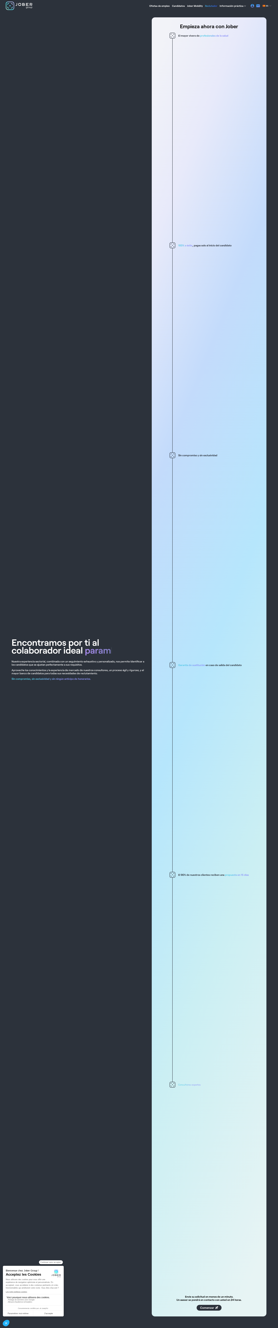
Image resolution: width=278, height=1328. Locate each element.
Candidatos (178, 5)
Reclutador (211, 5)
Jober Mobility (195, 5)
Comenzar (207, 1307)
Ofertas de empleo (159, 5)
